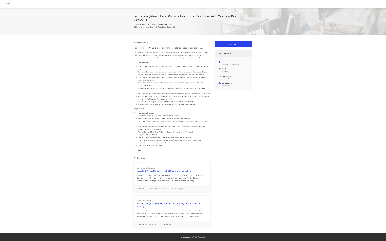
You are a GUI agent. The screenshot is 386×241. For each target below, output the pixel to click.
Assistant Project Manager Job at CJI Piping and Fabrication (164, 171)
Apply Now (232, 44)
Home (8, 4)
